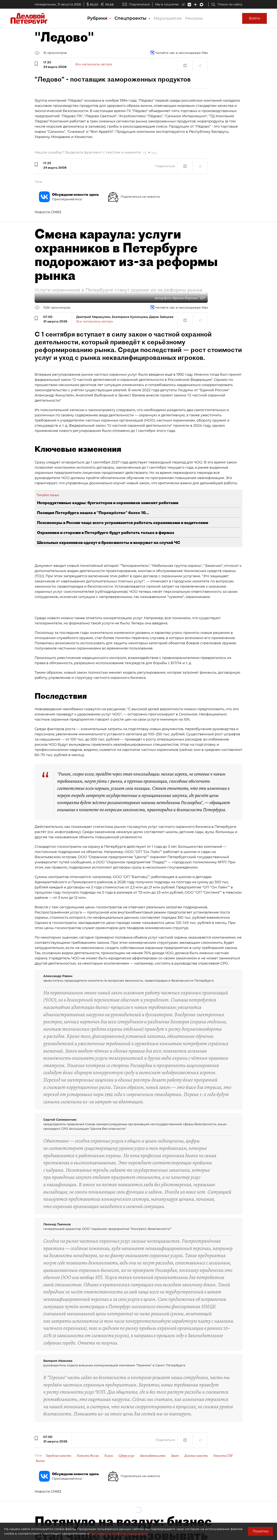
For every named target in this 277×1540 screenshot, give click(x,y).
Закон (175, 1455)
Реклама (194, 18)
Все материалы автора (93, 64)
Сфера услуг (126, 1455)
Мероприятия (168, 18)
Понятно (260, 1531)
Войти (254, 18)
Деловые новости (196, 1455)
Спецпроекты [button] (131, 18)
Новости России (88, 1455)
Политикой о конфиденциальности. (119, 1533)
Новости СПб (222, 1455)
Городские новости (58, 1455)
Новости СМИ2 (48, 212)
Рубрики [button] (98, 18)
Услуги (108, 1455)
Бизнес (40, 1460)
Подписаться (139, 4)
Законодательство (153, 1455)
